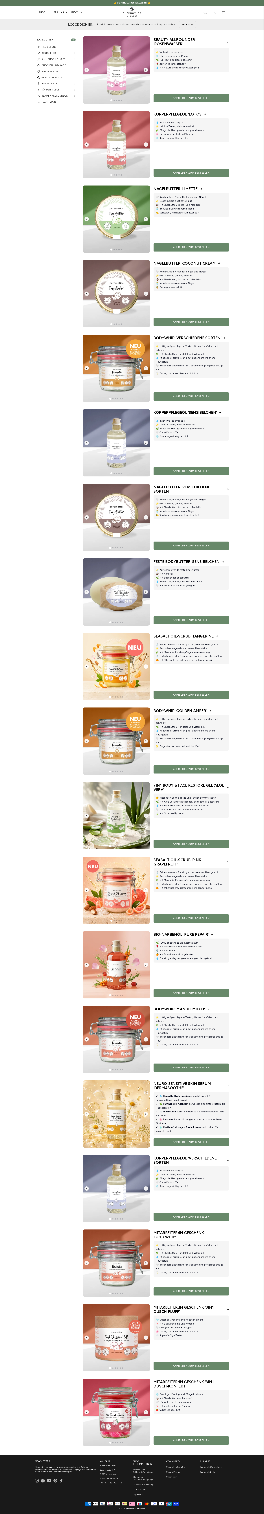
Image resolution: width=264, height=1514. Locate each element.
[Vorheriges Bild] (86, 70)
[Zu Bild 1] (111, 100)
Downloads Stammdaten (211, 1467)
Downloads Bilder (208, 1472)
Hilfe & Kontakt (140, 1489)
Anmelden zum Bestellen (191, 98)
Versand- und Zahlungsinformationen (143, 1470)
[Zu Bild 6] (122, 398)
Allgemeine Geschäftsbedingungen (143, 1478)
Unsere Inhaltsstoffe (175, 1467)
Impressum (138, 1494)
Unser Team (171, 1477)
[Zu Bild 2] (114, 100)
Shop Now (187, 24)
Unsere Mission (173, 1472)
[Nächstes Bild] (146, 70)
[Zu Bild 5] (121, 100)
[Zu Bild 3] (116, 100)
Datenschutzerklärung (143, 1484)
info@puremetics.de (109, 1478)
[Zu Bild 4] (119, 100)
